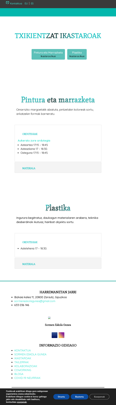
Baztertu (79, 396)
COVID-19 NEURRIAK (27, 378)
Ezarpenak (99, 396)
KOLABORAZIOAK (25, 366)
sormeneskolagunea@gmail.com (34, 301)
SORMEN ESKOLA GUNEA (30, 354)
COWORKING (22, 370)
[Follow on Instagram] (61, 335)
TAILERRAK (21, 362)
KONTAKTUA (22, 350)
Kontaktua (15, 3)
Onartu (61, 396)
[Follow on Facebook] (54, 335)
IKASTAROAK (22, 358)
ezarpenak (22, 402)
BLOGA (18, 374)
